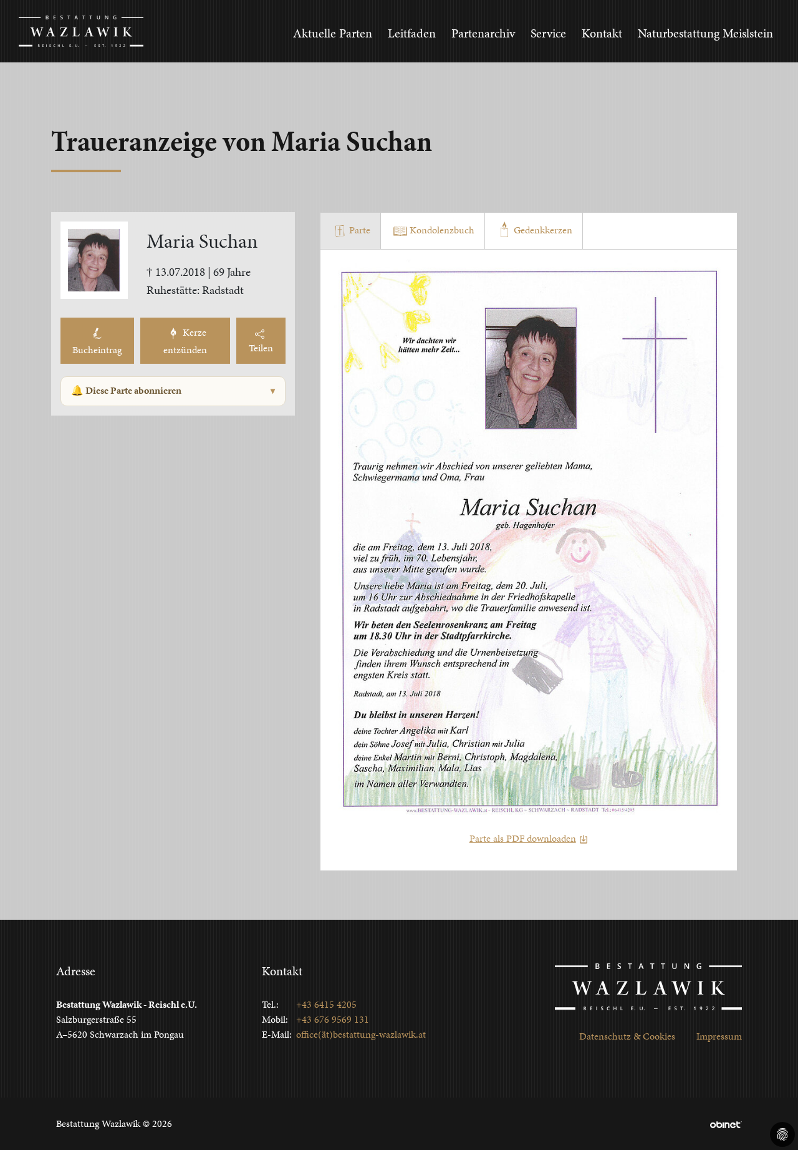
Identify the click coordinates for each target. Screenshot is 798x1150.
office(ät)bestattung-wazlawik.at (361, 1034)
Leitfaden (412, 33)
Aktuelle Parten (332, 33)
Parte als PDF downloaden (522, 838)
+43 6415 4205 (326, 1004)
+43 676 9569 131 (332, 1019)
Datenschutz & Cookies (627, 1036)
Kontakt (602, 33)
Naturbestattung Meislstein (705, 33)
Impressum (719, 1036)
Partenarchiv (483, 33)
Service (548, 33)
